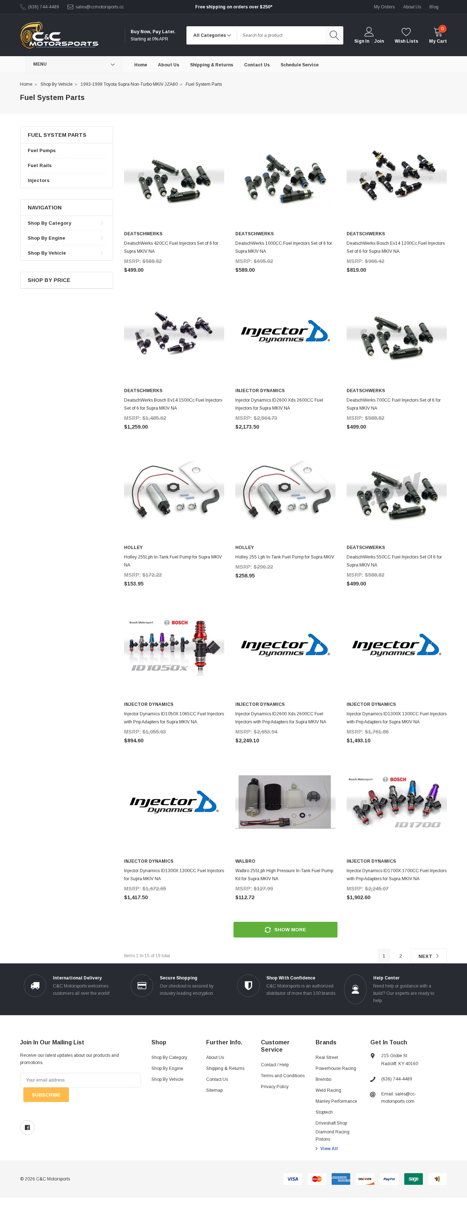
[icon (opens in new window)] (27, 1127)
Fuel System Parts (204, 84)
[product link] (174, 177)
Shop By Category (49, 223)
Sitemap (214, 1090)
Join (379, 41)
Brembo (323, 1079)
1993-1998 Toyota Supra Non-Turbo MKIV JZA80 (129, 84)
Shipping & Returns (225, 1068)
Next (426, 956)
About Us (215, 1057)
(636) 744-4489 (43, 6)
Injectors (39, 180)
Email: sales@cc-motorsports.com (398, 1097)
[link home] (59, 35)
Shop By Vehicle (56, 84)
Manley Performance (336, 1101)
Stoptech (324, 1112)
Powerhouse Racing (336, 1068)
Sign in (361, 41)
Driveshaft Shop (331, 1123)
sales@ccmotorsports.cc (100, 6)
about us (412, 6)
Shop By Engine (46, 238)
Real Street (327, 1057)
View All (329, 1148)
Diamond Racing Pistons (333, 1135)
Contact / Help (275, 1064)
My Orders (384, 6)
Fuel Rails (40, 165)
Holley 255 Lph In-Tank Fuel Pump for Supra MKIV (284, 557)
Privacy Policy (275, 1086)
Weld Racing (328, 1090)
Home (26, 84)
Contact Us (217, 1079)
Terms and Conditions (283, 1075)
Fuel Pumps (42, 150)
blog (434, 6)
